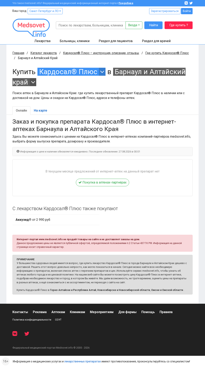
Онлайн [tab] (21, 110)
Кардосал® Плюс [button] (68, 72)
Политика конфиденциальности (31, 319)
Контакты (20, 312)
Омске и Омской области (167, 289)
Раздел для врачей (156, 41)
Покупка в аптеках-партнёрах (104, 182)
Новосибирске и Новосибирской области (123, 289)
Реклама (40, 312)
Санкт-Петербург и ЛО (44, 11)
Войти (187, 11)
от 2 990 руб (33, 220)
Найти (153, 25)
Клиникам (77, 312)
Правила (166, 312)
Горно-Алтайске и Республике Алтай (73, 289)
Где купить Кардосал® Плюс (167, 53)
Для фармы (127, 312)
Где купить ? (178, 25)
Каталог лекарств (43, 53)
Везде (132, 25)
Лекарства (42, 41)
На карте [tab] (40, 110)
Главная (18, 53)
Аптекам (58, 312)
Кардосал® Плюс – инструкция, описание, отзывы (101, 53)
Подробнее (126, 3)
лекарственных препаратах (82, 361)
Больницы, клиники (74, 41)
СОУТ (58, 319)
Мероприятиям (102, 312)
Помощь (148, 312)
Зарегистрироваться (165, 11)
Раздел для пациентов (116, 41)
